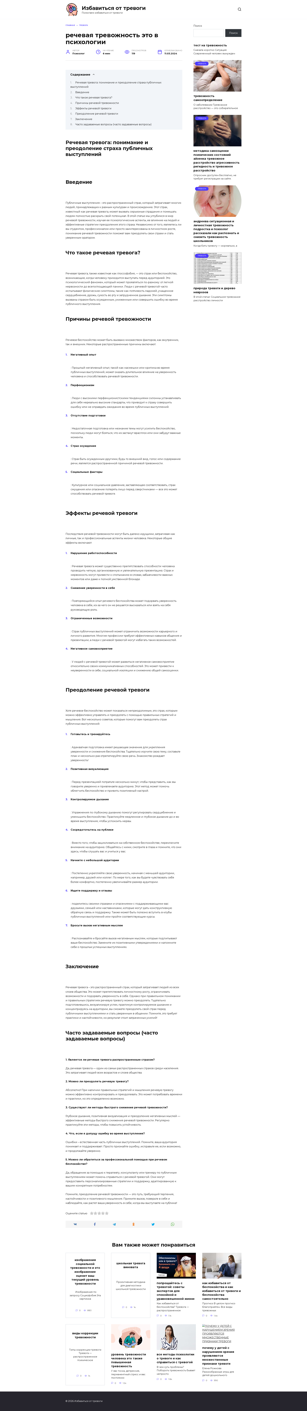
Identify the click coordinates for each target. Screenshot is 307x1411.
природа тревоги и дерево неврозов (214, 290)
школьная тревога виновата (130, 1265)
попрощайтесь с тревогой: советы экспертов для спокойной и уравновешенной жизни (175, 1290)
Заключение (83, 119)
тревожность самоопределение (207, 98)
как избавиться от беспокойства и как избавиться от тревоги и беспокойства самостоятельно (221, 1290)
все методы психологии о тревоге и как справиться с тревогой (175, 1358)
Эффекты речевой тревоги (93, 108)
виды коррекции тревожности (85, 1335)
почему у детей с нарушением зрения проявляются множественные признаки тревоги (218, 1355)
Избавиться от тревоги (114, 8)
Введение (82, 92)
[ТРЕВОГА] (217, 89)
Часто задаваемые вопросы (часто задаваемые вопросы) (113, 124)
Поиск (197, 25)
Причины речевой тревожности (97, 103)
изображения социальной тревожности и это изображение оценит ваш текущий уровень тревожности (85, 1271)
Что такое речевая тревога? (93, 97)
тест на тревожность (210, 45)
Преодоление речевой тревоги (96, 113)
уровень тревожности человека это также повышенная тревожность (128, 1360)
